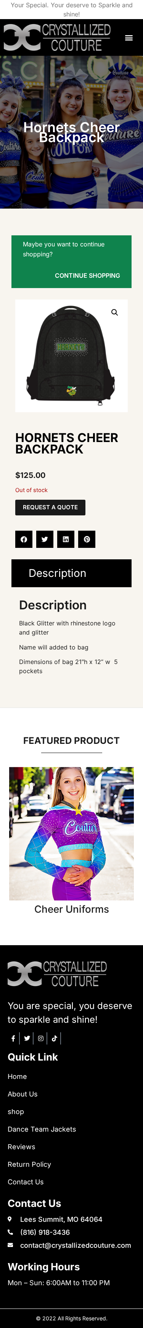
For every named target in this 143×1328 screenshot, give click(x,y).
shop (16, 1112)
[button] (128, 37)
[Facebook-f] (14, 1038)
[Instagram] (41, 1038)
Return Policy (29, 1164)
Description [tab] (58, 573)
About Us (23, 1094)
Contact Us (26, 1182)
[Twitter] (27, 1038)
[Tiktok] (55, 1038)
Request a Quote (50, 507)
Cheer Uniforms (71, 909)
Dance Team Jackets (42, 1129)
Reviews (21, 1147)
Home (17, 1076)
